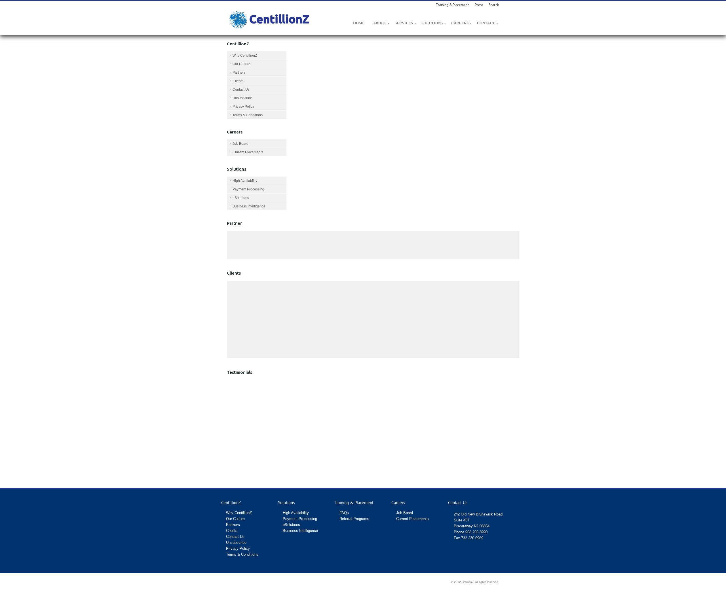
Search (494, 5)
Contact (486, 23)
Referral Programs (354, 519)
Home (359, 23)
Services (404, 23)
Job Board (240, 144)
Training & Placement (452, 5)
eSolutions (241, 198)
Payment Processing (248, 189)
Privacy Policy (243, 107)
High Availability (245, 181)
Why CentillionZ (245, 56)
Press (479, 5)
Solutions (432, 23)
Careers (459, 23)
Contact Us (241, 90)
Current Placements (248, 152)
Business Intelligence (249, 206)
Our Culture (241, 64)
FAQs (344, 513)
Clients (238, 81)
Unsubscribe (242, 98)
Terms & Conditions (248, 115)
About (379, 23)
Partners (239, 73)
